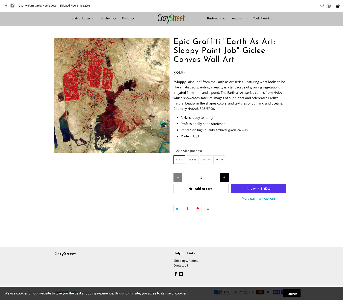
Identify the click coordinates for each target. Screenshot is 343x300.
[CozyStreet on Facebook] (7, 7)
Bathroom (214, 18)
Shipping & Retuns (185, 261)
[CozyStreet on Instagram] (13, 7)
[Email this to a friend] (208, 208)
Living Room (81, 18)
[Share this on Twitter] (177, 208)
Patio (125, 18)
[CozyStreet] (171, 18)
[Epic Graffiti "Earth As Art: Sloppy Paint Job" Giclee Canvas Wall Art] (112, 95)
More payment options (259, 198)
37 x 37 (219, 159)
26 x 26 (206, 159)
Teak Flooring (263, 18)
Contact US (180, 265)
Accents (237, 18)
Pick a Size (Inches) (187, 151)
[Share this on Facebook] (187, 208)
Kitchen (106, 18)
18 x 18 (192, 159)
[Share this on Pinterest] (197, 208)
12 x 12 (179, 159)
